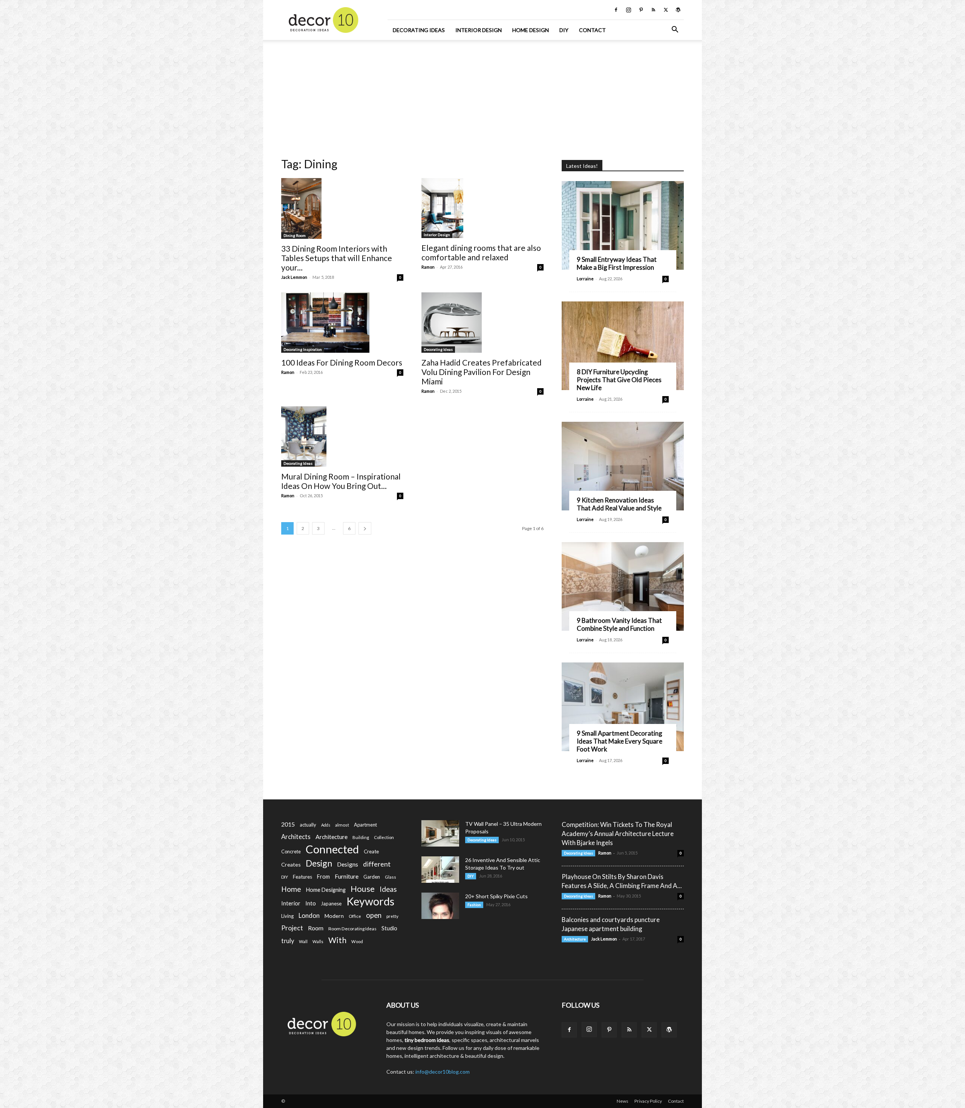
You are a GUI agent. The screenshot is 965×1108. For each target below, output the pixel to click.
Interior (290, 903)
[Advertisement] (482, 96)
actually (308, 825)
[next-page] (364, 528)
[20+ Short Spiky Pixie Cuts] (440, 906)
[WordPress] (678, 10)
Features (302, 877)
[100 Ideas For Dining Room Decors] (342, 322)
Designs (347, 864)
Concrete (291, 851)
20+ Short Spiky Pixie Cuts (496, 896)
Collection (384, 837)
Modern (334, 916)
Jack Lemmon (294, 277)
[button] (675, 30)
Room (315, 928)
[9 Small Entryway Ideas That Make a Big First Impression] (623, 225)
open (373, 915)
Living (287, 916)
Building (360, 837)
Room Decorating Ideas (352, 928)
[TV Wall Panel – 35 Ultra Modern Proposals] (440, 833)
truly (287, 940)
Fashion (474, 904)
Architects (296, 837)
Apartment (365, 825)
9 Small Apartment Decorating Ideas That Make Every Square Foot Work (619, 741)
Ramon (428, 266)
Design (319, 863)
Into (310, 903)
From (323, 876)
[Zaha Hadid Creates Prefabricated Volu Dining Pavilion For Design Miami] (482, 322)
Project (292, 928)
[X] (665, 10)
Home (291, 889)
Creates (291, 864)
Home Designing (326, 890)
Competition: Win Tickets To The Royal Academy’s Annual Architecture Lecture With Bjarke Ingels (618, 834)
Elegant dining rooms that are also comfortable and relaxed (481, 252)
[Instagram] (628, 10)
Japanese (331, 904)
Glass (390, 876)
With (337, 940)
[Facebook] (616, 10)
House (363, 889)
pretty (392, 916)
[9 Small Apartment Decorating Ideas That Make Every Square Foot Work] (623, 706)
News (622, 1101)
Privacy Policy (648, 1101)
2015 (288, 824)
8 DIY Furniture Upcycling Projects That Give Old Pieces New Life (619, 380)
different (377, 864)
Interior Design (478, 30)
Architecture (332, 836)
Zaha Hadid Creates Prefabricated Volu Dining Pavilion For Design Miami (481, 372)
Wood (357, 941)
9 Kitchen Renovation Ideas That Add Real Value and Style (619, 504)
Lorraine (585, 278)
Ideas (388, 889)
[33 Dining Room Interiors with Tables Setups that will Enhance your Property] (342, 208)
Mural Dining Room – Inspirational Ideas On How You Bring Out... (341, 481)
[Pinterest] (640, 10)
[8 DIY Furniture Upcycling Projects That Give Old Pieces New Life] (623, 345)
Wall (303, 941)
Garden (371, 877)
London (309, 915)
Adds (325, 824)
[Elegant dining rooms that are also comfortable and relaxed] (482, 208)
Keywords (370, 901)
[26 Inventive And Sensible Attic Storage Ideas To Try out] (440, 869)
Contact (592, 30)
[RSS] (653, 10)
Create (371, 851)
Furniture (346, 876)
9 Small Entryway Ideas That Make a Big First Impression (617, 263)
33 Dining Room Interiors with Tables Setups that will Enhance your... (336, 258)
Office (355, 916)
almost (342, 825)
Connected (332, 849)
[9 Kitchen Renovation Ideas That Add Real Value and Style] (623, 466)
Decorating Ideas (419, 30)
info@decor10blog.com (442, 1071)
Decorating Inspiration (302, 349)
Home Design (530, 30)
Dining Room (294, 235)
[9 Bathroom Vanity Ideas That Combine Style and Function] (623, 586)
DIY (563, 30)
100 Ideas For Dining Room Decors (341, 362)
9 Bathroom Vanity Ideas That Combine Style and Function (619, 624)
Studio (389, 928)
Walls (317, 941)
